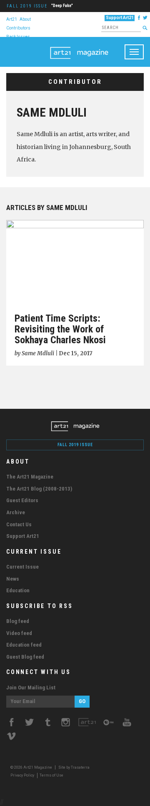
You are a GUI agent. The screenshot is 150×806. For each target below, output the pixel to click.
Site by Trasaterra (74, 767)
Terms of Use (51, 775)
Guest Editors (22, 500)
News (12, 579)
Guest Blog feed (25, 657)
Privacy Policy (22, 775)
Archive (15, 512)
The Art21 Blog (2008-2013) (39, 489)
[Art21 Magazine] (79, 47)
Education (18, 590)
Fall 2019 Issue (27, 6)
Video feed (19, 633)
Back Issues (18, 36)
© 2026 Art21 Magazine (31, 767)
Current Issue (22, 567)
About (25, 19)
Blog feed (17, 621)
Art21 (11, 19)
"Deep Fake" (62, 5)
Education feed (24, 645)
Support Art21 (120, 17)
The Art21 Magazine (29, 477)
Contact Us (19, 524)
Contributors (18, 27)
